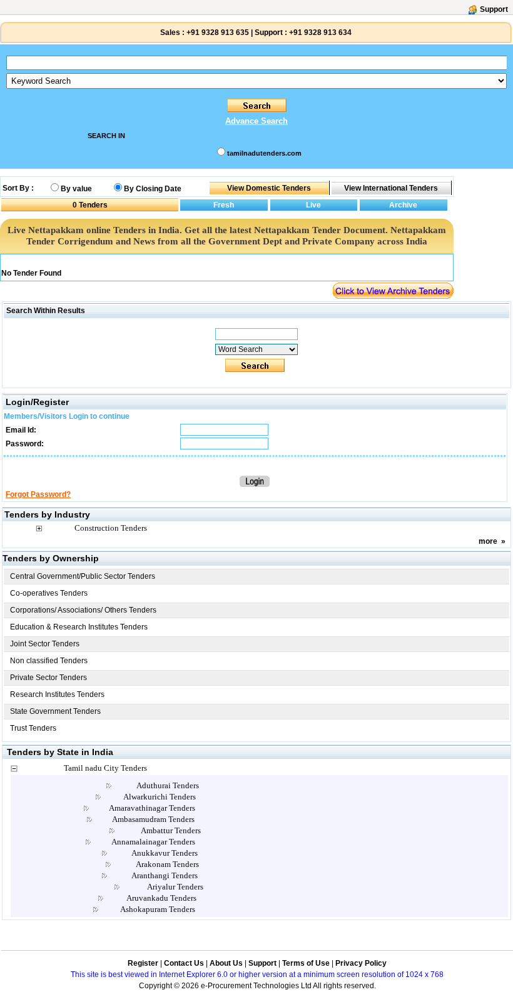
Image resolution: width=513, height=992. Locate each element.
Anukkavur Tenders (164, 853)
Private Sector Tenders (48, 677)
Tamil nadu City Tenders (105, 768)
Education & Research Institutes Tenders (79, 627)
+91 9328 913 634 (320, 32)
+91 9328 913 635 (217, 32)
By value (76, 188)
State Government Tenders (55, 711)
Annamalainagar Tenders (153, 841)
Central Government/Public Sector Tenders (82, 576)
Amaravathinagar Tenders (152, 808)
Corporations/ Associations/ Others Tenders (83, 610)
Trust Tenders (33, 728)
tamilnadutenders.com (264, 153)
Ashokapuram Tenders (157, 909)
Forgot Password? (38, 494)
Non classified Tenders (49, 660)
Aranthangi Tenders (164, 875)
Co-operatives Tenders (49, 593)
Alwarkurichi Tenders (159, 796)
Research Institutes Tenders (57, 694)
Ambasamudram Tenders (153, 819)
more (488, 541)
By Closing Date (152, 188)
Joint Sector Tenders (44, 643)
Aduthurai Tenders (167, 785)
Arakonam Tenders (167, 864)
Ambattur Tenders (171, 830)
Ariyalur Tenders (175, 886)
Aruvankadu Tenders (161, 898)
